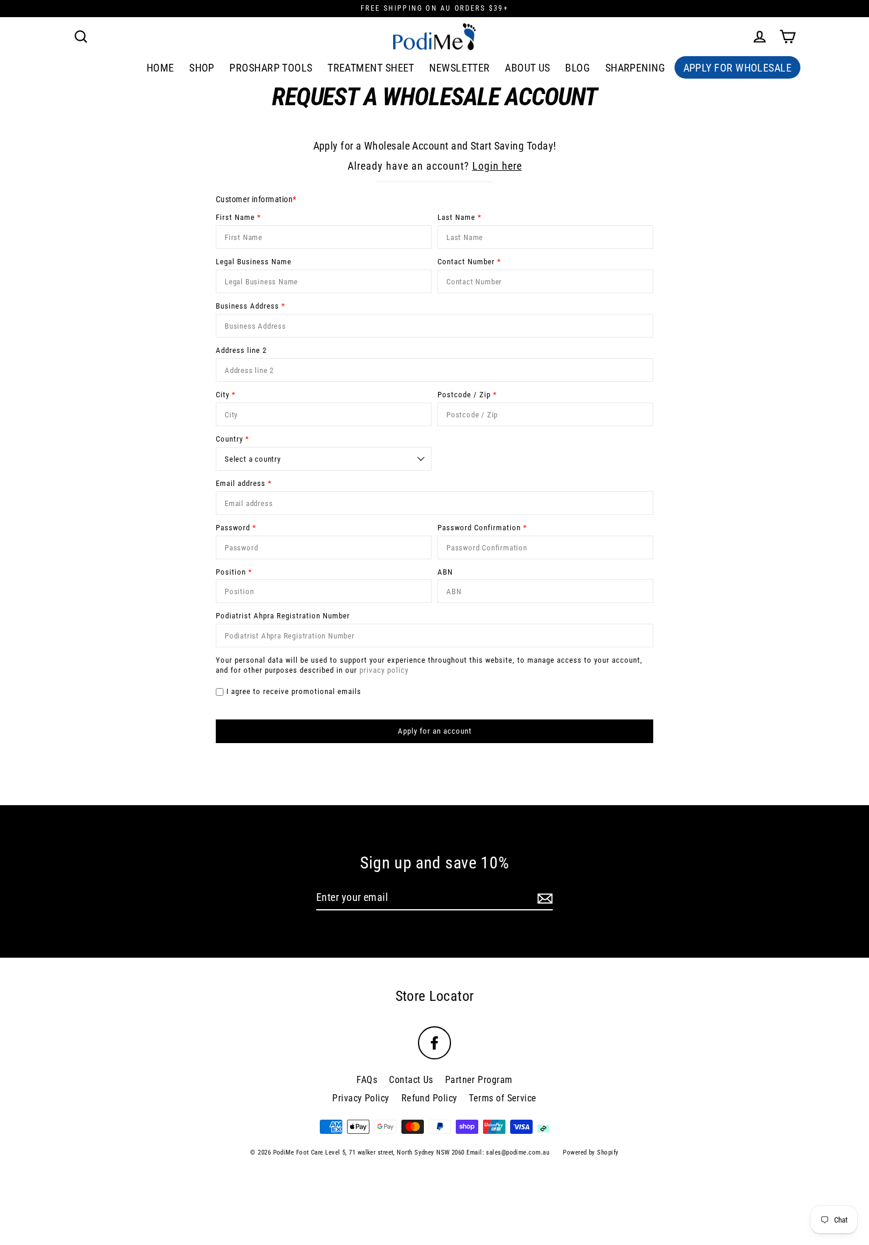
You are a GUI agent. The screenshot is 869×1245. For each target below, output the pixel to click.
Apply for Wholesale (737, 67)
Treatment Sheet (371, 67)
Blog (577, 67)
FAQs (366, 1079)
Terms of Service (502, 1098)
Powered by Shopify (590, 1152)
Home (160, 67)
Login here (497, 166)
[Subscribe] (543, 898)
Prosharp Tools (270, 67)
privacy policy (383, 670)
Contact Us (411, 1079)
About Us (527, 67)
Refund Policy (429, 1098)
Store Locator (434, 996)
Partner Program (479, 1079)
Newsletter (459, 67)
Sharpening (635, 67)
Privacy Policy (360, 1098)
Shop (202, 67)
